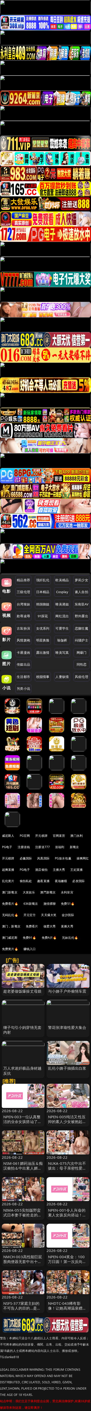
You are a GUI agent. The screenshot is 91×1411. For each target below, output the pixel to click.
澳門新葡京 (48, 892)
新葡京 (74, 847)
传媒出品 (23, 664)
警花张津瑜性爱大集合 (67, 1027)
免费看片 (32, 926)
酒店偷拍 (41, 869)
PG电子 (7, 847)
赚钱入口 (30, 949)
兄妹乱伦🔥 (70, 937)
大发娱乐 (29, 892)
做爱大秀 (49, 926)
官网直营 (59, 836)
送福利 (59, 847)
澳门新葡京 (9, 892)
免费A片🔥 (49, 937)
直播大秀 (67, 926)
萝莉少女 (81, 580)
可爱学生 (62, 628)
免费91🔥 (29, 937)
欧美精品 (62, 580)
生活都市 (23, 676)
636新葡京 (31, 903)
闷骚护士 (81, 640)
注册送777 (42, 847)
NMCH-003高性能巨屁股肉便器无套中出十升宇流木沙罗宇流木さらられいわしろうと (22, 1264)
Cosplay (62, 592)
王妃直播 (76, 869)
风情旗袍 (23, 640)
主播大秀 (59, 869)
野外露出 (81, 616)
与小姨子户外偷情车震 (67, 991)
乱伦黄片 (8, 881)
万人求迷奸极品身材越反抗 (22, 1070)
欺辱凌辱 (23, 616)
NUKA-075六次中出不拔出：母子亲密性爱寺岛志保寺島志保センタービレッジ (67, 1170)
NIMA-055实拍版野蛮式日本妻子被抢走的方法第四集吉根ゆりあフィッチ (22, 1217)
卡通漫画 (23, 652)
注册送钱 (24, 847)
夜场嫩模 (61, 881)
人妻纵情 (62, 676)
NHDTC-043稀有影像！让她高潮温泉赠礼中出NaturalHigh (67, 1308)
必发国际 (78, 881)
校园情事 (43, 676)
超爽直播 (8, 869)
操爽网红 (83, 858)
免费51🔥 (68, 903)
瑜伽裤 (62, 640)
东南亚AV (81, 604)
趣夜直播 (43, 881)
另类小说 (23, 688)
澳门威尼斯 (9, 937)
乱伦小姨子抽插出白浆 (67, 1068)
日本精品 (43, 592)
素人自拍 (81, 592)
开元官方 (30, 915)
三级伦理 (23, 592)
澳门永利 (76, 836)
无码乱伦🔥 (10, 915)
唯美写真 (62, 652)
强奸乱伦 (43, 580)
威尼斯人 (8, 836)
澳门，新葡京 (11, 926)
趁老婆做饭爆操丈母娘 (22, 991)
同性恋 (81, 664)
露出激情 (43, 652)
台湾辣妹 (23, 604)
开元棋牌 (41, 836)
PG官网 (25, 836)
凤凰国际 (43, 858)
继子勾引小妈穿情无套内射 (22, 1030)
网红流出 (62, 616)
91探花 (43, 616)
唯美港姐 (62, 604)
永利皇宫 (67, 892)
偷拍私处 (26, 881)
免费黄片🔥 (10, 949)
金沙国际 (68, 915)
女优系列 (43, 628)
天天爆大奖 (48, 915)
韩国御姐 (43, 604)
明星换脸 (43, 640)
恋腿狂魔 (81, 628)
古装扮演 (23, 628)
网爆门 (81, 652)
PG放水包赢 (63, 858)
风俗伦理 (81, 676)
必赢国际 (26, 858)
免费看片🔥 (10, 903)
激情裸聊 (49, 903)
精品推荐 (23, 580)
